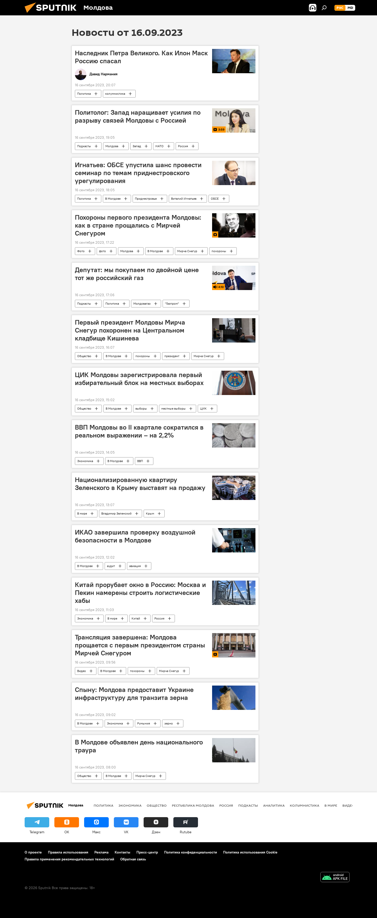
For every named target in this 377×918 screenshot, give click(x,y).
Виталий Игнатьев (183, 198)
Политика (84, 93)
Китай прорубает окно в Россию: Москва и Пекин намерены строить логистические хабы (140, 593)
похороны (219, 251)
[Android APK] (335, 877)
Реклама (101, 852)
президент (171, 356)
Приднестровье (146, 198)
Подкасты (84, 146)
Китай (136, 618)
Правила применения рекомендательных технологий (69, 859)
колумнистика (115, 93)
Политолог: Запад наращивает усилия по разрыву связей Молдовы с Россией (138, 116)
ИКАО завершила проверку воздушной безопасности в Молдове (135, 536)
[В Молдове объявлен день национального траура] (233, 750)
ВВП (140, 461)
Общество (84, 356)
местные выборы (173, 408)
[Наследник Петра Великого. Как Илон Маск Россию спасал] (233, 61)
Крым (150, 513)
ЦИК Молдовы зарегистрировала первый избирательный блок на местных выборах (139, 379)
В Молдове (113, 198)
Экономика (85, 461)
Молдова (111, 146)
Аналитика (274, 805)
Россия (183, 146)
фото (102, 251)
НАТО (159, 146)
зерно (168, 723)
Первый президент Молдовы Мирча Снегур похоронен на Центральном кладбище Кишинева (130, 330)
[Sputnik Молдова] (52, 14)
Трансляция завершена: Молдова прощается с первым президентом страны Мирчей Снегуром (140, 645)
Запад (137, 146)
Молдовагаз (142, 303)
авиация (135, 566)
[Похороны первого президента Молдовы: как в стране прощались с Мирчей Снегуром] (233, 225)
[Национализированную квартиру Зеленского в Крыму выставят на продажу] (233, 488)
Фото (81, 251)
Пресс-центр (147, 852)
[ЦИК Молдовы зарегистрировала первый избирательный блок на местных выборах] (233, 383)
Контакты (122, 852)
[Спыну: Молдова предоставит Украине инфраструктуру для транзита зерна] (233, 698)
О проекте (33, 852)
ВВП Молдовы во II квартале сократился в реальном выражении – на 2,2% (139, 431)
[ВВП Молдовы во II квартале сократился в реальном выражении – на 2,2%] (233, 435)
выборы (141, 408)
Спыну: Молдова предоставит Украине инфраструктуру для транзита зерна (134, 694)
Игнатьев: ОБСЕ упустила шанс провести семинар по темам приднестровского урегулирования (138, 173)
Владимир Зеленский (116, 513)
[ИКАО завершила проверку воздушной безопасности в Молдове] (233, 540)
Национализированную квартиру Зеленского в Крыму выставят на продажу (140, 484)
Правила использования (68, 852)
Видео (81, 671)
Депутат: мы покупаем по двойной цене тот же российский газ (137, 274)
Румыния (143, 723)
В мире (82, 513)
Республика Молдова (193, 805)
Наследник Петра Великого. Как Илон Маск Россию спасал (141, 57)
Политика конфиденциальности (190, 852)
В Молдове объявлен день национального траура (139, 746)
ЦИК (203, 408)
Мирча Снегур (187, 251)
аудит (111, 566)
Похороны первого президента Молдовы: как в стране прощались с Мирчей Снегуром (138, 225)
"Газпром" (172, 303)
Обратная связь (133, 859)
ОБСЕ (215, 198)
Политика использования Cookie (250, 852)
